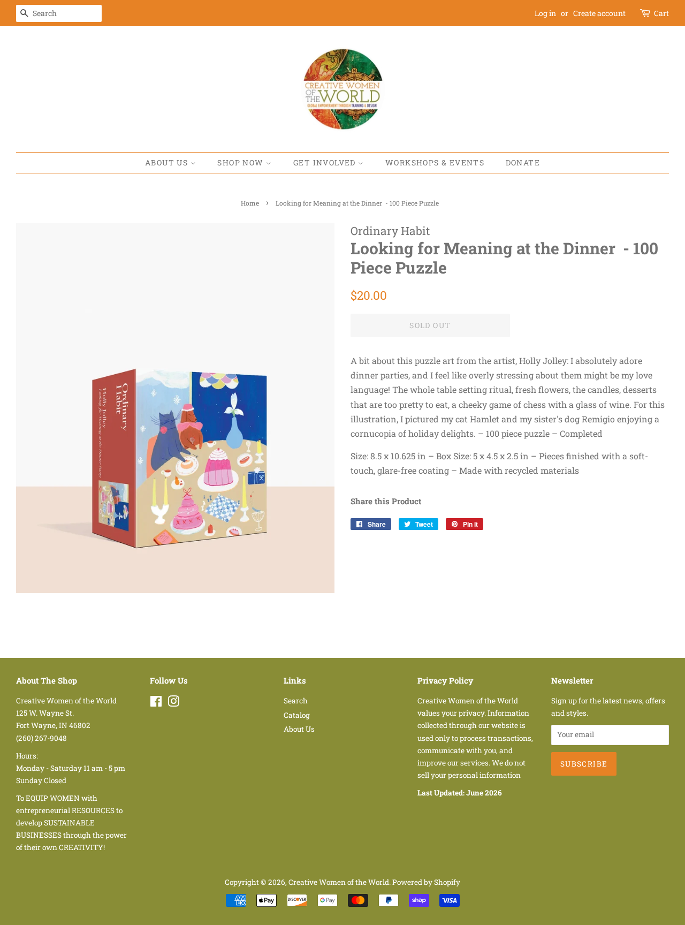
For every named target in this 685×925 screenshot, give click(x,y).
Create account (599, 13)
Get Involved (325, 162)
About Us (168, 162)
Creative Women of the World (338, 882)
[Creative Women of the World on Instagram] (173, 703)
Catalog (297, 715)
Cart (661, 13)
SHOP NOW (241, 162)
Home (250, 203)
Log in (545, 13)
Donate (523, 162)
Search (296, 701)
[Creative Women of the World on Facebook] (156, 703)
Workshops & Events (434, 162)
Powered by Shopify (426, 882)
